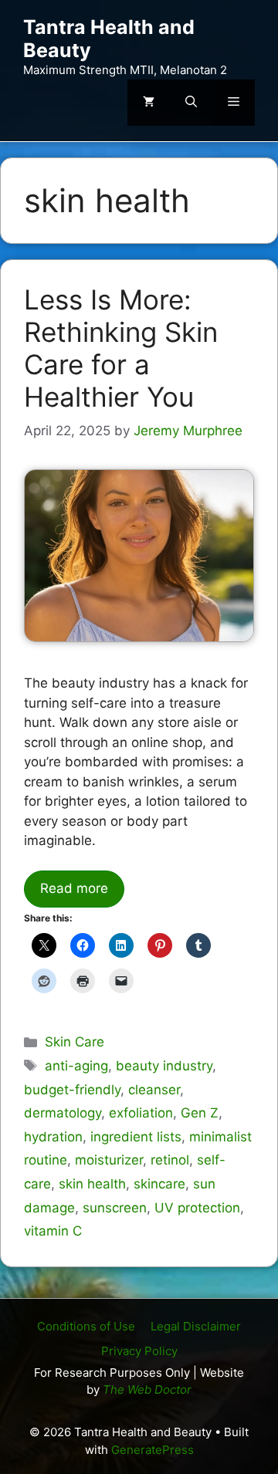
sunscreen (115, 1207)
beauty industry (164, 1065)
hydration (53, 1136)
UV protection (197, 1207)
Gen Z (200, 1113)
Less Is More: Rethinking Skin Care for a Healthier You (121, 348)
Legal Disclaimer (196, 1326)
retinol (170, 1160)
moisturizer (109, 1160)
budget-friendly (72, 1089)
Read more (74, 888)
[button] (191, 102)
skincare (159, 1184)
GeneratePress (152, 1449)
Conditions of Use (86, 1326)
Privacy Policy (139, 1351)
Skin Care (74, 1042)
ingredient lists (135, 1136)
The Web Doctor (147, 1389)
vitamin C (53, 1231)
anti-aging (76, 1065)
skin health (92, 1184)
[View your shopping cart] (148, 102)
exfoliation (141, 1113)
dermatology (62, 1113)
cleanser (154, 1089)
